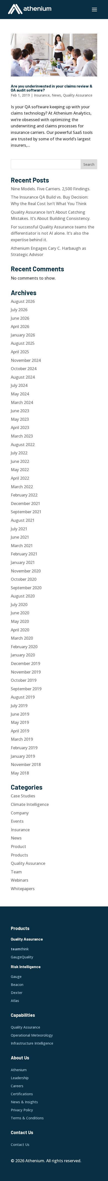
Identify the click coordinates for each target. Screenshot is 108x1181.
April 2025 (20, 352)
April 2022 (20, 478)
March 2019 (22, 739)
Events (17, 821)
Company (20, 813)
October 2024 (23, 368)
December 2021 (25, 503)
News (56, 95)
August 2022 (23, 444)
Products (19, 855)
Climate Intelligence (30, 804)
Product (18, 846)
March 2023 (22, 436)
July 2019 (19, 705)
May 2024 (20, 394)
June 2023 (20, 410)
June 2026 (20, 318)
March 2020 (22, 638)
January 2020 (23, 655)
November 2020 (26, 571)
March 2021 (22, 545)
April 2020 (20, 630)
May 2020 (20, 621)
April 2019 (20, 731)
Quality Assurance (77, 95)
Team (16, 872)
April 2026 (20, 326)
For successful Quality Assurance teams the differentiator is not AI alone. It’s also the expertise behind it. (52, 233)
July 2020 (19, 604)
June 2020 (20, 613)
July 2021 (19, 529)
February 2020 (24, 646)
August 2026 (23, 301)
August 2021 (23, 520)
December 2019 (25, 663)
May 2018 (20, 773)
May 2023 (20, 419)
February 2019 (24, 747)
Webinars (19, 880)
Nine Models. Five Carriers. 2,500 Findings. (50, 189)
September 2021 (26, 512)
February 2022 (24, 495)
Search (88, 164)
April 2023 (20, 427)
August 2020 (23, 596)
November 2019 (26, 672)
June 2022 (20, 461)
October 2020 (23, 579)
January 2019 (23, 756)
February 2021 (24, 554)
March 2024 (22, 402)
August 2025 (23, 343)
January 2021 (23, 562)
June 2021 (20, 537)
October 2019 (23, 680)
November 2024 (26, 360)
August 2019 (23, 697)
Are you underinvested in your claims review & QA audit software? (51, 87)
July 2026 (19, 309)
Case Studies (23, 796)
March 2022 (22, 486)
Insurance (42, 95)
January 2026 (23, 335)
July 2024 (19, 385)
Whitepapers (23, 888)
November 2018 (26, 764)
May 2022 (20, 469)
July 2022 (19, 453)
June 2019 (20, 714)
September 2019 (26, 689)
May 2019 (20, 722)
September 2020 (26, 587)
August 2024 (23, 377)
